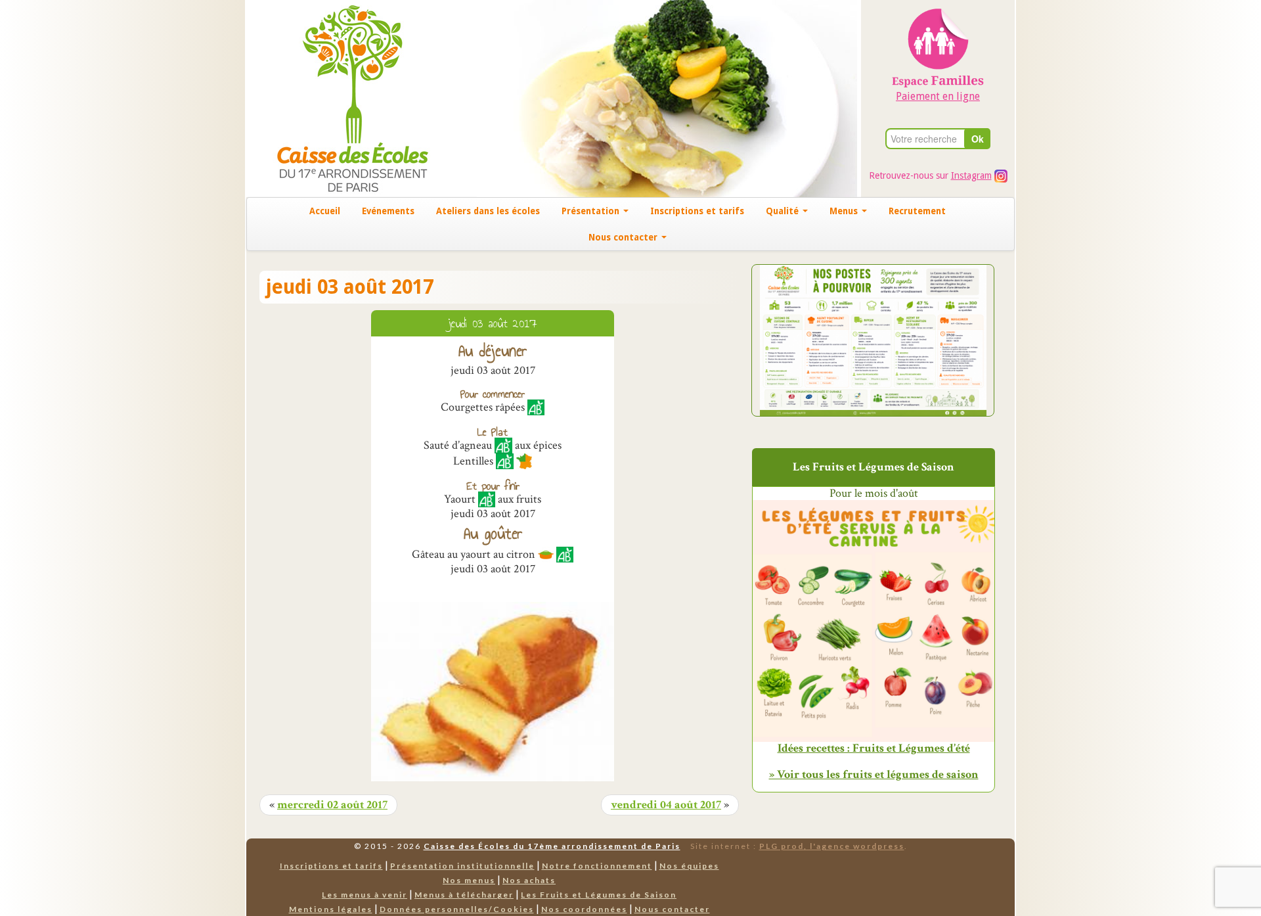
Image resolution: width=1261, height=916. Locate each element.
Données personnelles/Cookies (457, 909)
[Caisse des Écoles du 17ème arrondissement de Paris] (339, 97)
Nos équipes (689, 866)
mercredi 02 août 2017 (332, 805)
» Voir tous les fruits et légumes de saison (874, 774)
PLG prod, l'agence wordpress (831, 846)
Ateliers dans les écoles (488, 211)
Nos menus (469, 880)
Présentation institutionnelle (462, 866)
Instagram (971, 175)
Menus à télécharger (464, 895)
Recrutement (917, 211)
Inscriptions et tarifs (697, 211)
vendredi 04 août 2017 (666, 805)
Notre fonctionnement (597, 866)
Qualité (783, 211)
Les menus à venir (364, 895)
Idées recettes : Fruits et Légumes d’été (874, 748)
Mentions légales (330, 909)
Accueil (324, 211)
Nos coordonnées (584, 909)
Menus (845, 211)
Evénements (388, 211)
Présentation (592, 211)
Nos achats (529, 880)
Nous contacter (624, 237)
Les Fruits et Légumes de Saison (598, 895)
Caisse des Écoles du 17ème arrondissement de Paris (552, 846)
